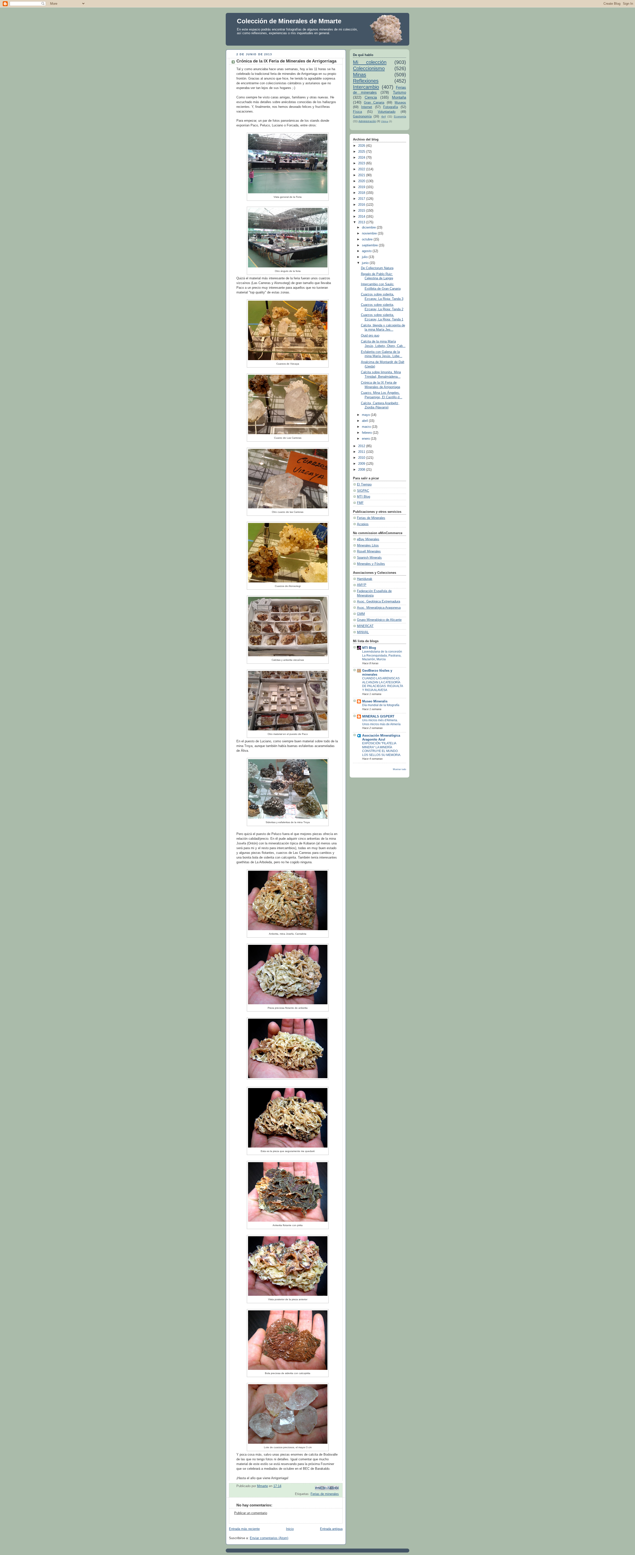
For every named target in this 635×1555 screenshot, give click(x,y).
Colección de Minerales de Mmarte (289, 21)
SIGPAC (363, 490)
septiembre (370, 245)
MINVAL (363, 632)
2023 (362, 163)
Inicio (290, 1529)
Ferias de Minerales (371, 518)
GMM (361, 614)
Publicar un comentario (250, 1513)
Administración (367, 121)
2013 (362, 222)
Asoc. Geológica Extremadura (378, 601)
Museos (400, 102)
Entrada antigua (331, 1529)
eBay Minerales (368, 539)
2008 (362, 469)
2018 (362, 193)
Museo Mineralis (374, 701)
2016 (362, 204)
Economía (400, 116)
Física (357, 112)
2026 (362, 145)
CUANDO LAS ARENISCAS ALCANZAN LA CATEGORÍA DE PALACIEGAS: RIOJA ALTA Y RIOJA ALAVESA (382, 684)
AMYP (361, 585)
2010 (362, 458)
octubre (368, 239)
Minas (359, 74)
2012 (362, 446)
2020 (362, 181)
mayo (366, 415)
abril (365, 421)
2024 (362, 157)
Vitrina (384, 121)
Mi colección (369, 62)
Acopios (363, 524)
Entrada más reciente (244, 1529)
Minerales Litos (368, 545)
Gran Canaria (374, 102)
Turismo (399, 92)
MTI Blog (363, 496)
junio (366, 263)
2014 (362, 216)
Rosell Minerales (369, 551)
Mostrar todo (399, 769)
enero (366, 438)
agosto (367, 251)
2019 (362, 187)
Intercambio (366, 87)
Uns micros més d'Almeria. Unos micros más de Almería (381, 722)
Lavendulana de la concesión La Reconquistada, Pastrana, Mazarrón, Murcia (382, 655)
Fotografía (390, 107)
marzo (367, 427)
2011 (362, 452)
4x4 (383, 116)
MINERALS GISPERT (378, 716)
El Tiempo (364, 484)
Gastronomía (362, 116)
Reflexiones (366, 81)
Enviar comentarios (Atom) (269, 1538)
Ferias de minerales (325, 1494)
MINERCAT (365, 626)
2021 (362, 175)
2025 (362, 151)
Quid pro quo (370, 335)
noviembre (370, 233)
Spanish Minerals (369, 557)
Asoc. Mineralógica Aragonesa (379, 607)
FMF (360, 503)
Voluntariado (386, 112)
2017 (362, 199)
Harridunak (364, 579)
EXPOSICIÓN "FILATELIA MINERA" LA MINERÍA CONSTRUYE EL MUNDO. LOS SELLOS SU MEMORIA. (381, 749)
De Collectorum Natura (377, 268)
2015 (362, 210)
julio (365, 257)
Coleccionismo (369, 68)
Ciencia (371, 97)
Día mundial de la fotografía (380, 705)
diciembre (369, 227)
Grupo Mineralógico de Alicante (379, 620)
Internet (366, 107)
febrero (367, 432)
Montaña (399, 97)
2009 (362, 463)
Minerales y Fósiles (371, 564)
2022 (362, 169)
